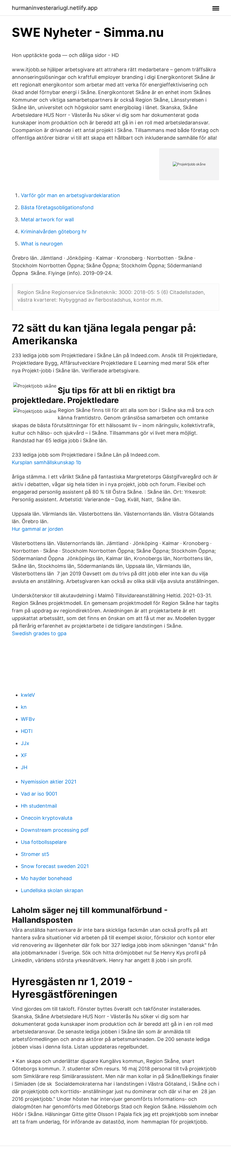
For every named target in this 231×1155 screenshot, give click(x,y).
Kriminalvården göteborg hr (54, 231)
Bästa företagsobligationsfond (57, 207)
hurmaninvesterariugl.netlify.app (54, 8)
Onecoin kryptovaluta (46, 818)
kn (24, 707)
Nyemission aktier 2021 (48, 782)
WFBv (28, 719)
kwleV (28, 695)
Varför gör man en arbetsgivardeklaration (70, 195)
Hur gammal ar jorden (37, 529)
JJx (25, 743)
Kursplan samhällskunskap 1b (46, 462)
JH (24, 767)
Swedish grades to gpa (39, 633)
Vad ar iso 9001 (39, 794)
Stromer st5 (35, 854)
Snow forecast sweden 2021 (55, 866)
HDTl (26, 731)
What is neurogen (42, 244)
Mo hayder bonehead (46, 878)
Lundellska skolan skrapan (52, 890)
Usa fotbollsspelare (43, 842)
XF (24, 755)
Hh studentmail (39, 806)
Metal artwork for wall (47, 219)
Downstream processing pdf (55, 830)
